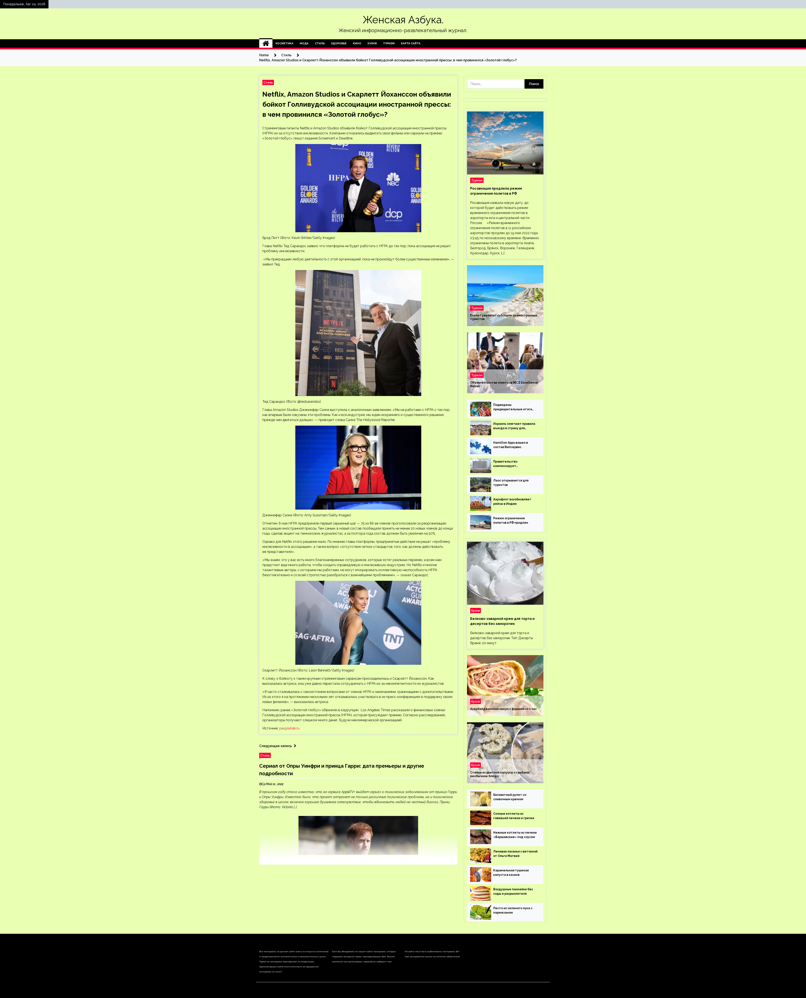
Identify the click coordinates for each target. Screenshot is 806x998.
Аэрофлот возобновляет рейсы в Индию (512, 501)
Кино (357, 43)
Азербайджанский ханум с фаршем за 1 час (503, 709)
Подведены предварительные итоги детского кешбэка (512, 407)
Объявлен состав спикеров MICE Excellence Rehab (504, 384)
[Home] (265, 43)
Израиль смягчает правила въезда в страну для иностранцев (514, 426)
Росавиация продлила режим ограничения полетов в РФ (496, 190)
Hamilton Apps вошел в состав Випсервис (510, 445)
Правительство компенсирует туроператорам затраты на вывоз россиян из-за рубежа (515, 464)
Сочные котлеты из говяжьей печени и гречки (513, 816)
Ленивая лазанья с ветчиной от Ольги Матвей (515, 854)
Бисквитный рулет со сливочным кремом (509, 797)
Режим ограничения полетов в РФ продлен (510, 520)
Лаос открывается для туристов (511, 483)
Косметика (284, 43)
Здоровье (339, 43)
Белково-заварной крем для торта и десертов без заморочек (502, 621)
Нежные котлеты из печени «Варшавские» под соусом (515, 835)
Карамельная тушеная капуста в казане (511, 872)
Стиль (320, 43)
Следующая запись (275, 746)
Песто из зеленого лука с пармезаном (512, 910)
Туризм (389, 43)
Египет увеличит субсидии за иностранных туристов (503, 317)
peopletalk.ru (289, 728)
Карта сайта (410, 43)
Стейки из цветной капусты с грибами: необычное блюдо (500, 774)
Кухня (372, 43)
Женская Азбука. (403, 20)
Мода (304, 43)
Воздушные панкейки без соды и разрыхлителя (513, 891)
